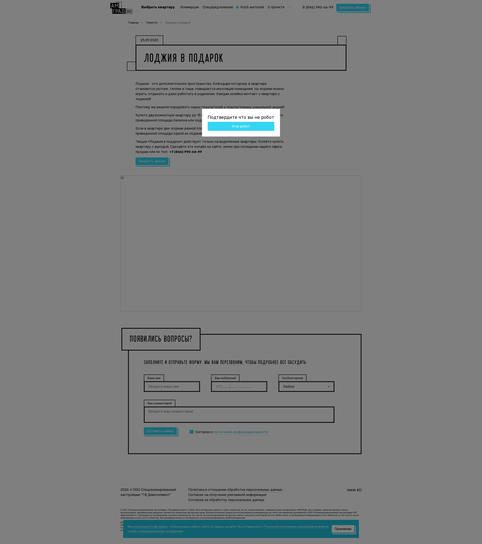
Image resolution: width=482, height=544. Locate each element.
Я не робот (241, 126)
